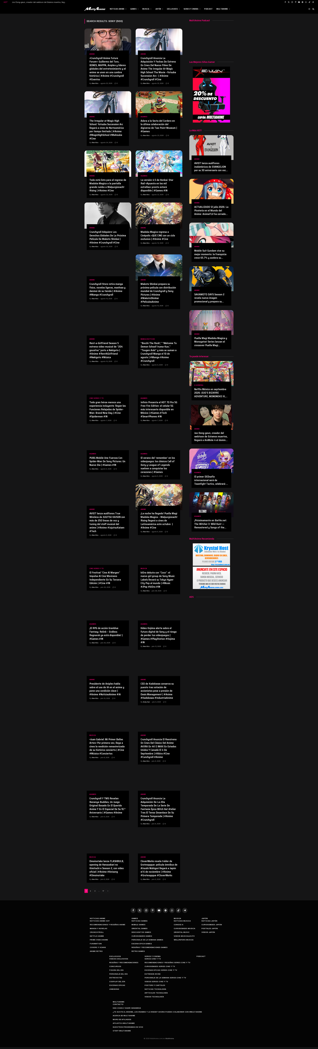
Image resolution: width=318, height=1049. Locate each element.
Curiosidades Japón (211, 925)
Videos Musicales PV (184, 936)
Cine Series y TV (96, 398)
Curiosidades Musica (184, 928)
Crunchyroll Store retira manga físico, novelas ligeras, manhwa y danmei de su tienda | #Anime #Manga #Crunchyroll (107, 289)
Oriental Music (182, 932)
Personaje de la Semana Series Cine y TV (165, 978)
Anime (92, 54)
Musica (145, 8)
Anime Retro (96, 951)
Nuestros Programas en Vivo (128, 1027)
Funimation (96, 944)
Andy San (146, 702)
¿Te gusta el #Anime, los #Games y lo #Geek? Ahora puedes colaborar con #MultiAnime (157, 1012)
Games (133, 8)
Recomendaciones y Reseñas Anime (107, 925)
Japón (158, 8)
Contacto (118, 1004)
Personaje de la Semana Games (147, 940)
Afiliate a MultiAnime (124, 1023)
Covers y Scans (98, 947)
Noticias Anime (117, 8)
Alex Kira (95, 83)
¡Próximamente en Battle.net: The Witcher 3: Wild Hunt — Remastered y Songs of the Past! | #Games (210, 524)
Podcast (208, 8)
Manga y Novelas (98, 928)
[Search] (313, 9)
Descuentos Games (141, 932)
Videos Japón (208, 932)
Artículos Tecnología (156, 993)
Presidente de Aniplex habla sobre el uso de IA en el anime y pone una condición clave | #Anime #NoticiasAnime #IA (106, 689)
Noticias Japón (209, 921)
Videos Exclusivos (118, 959)
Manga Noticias (148, 339)
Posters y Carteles (155, 985)
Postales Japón (209, 928)
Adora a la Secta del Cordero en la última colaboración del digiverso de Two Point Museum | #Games (159, 126)
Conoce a (178, 925)
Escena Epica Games (142, 944)
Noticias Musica (182, 921)
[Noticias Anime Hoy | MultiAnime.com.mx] (95, 9)
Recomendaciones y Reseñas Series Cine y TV (167, 962)
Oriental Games (140, 928)
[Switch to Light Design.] (309, 9)
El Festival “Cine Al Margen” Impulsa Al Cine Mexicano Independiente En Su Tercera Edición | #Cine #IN (105, 578)
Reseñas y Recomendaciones (123, 962)
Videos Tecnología (154, 997)
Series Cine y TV (153, 959)
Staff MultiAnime (122, 1031)
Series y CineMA (191, 8)
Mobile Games (138, 925)
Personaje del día (118, 974)
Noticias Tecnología (155, 989)
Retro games (138, 951)
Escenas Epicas (117, 985)
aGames (144, 116)
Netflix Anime (97, 936)
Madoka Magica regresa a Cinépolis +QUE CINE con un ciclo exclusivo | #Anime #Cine (158, 235)
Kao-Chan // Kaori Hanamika (127, 1008)
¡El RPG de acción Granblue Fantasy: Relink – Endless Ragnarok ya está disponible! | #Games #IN (106, 633)
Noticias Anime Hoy (100, 921)
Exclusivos (172, 8)
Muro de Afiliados (122, 1019)
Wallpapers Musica (184, 940)
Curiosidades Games (142, 936)
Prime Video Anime (99, 940)
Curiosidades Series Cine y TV (160, 966)
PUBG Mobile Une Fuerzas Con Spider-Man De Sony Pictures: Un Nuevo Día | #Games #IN (107, 461)
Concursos (115, 966)
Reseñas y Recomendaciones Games (150, 947)
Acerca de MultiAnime (124, 1016)
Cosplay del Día (117, 982)
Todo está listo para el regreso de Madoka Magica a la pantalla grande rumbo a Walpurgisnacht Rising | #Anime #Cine (107, 185)
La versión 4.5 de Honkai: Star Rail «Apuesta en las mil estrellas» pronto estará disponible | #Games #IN (157, 185)
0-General (198, 385)
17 (103, 891)
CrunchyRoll (97, 932)
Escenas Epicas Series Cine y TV (161, 970)
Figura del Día (116, 970)
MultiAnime (222, 8)
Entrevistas (115, 978)
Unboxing (114, 989)
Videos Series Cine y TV (156, 982)
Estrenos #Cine (153, 974)
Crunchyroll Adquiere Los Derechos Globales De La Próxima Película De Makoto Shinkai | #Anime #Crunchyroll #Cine (107, 237)
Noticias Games (140, 921)
